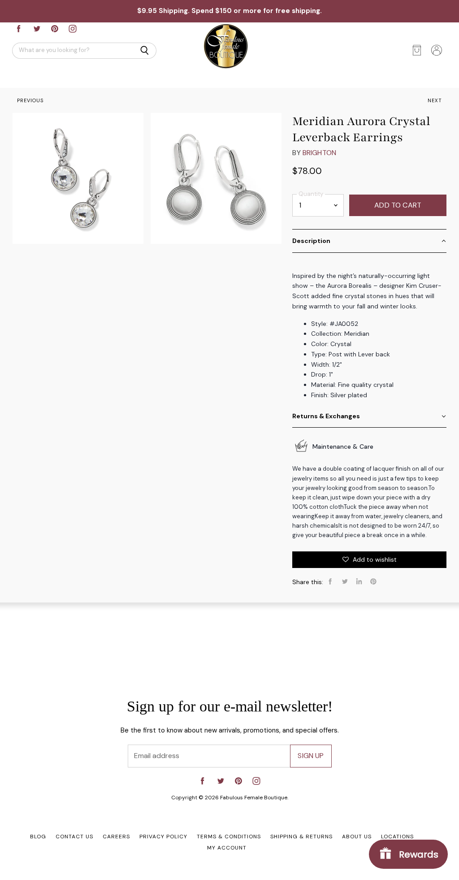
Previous (30, 100)
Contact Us (74, 836)
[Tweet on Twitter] (344, 581)
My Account (227, 847)
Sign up (311, 755)
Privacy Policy (163, 836)
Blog (38, 836)
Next (435, 100)
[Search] (144, 51)
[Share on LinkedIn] (359, 581)
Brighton (319, 152)
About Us (357, 836)
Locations (397, 836)
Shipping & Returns (301, 836)
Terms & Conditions (229, 836)
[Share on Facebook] (330, 581)
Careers (116, 836)
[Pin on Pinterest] (373, 581)
